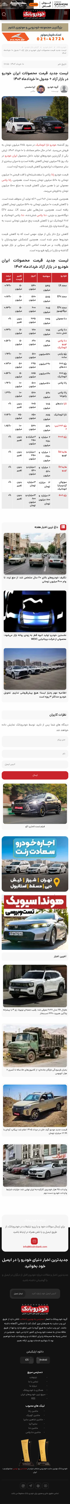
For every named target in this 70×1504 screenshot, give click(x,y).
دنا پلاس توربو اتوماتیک (62, 344)
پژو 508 (63, 495)
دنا (22, 215)
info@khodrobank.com (35, 1247)
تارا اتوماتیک (42, 145)
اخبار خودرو (47, 47)
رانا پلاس (6, 180)
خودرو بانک (61, 47)
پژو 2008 (62, 437)
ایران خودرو (11, 156)
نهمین (15, 1468)
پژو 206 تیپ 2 (61, 427)
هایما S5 (62, 452)
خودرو (53, 145)
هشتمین (23, 1468)
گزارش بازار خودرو (32, 47)
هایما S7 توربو (62, 468)
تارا (65, 404)
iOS (26, 1360)
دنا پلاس (42, 215)
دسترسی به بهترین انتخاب (32, 1319)
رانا (52, 175)
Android (43, 1360)
